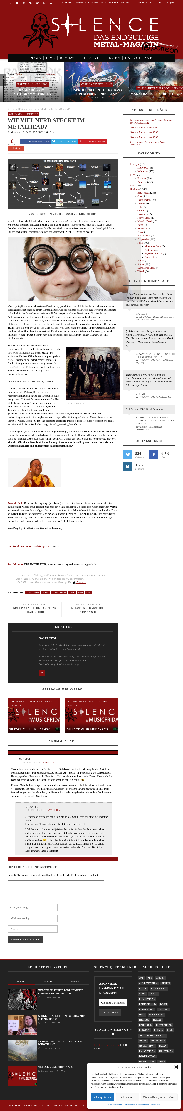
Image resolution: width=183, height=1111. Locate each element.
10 (58, 1048)
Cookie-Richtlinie (115, 1104)
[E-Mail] (42, 673)
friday (157, 1020)
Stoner (140, 264)
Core (84, 84)
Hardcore (142, 214)
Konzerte (97, 84)
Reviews (15, 705)
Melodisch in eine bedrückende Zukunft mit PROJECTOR (151, 121)
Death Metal (143, 200)
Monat (48, 981)
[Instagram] (17, 3)
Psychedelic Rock (153, 253)
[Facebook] (11, 3)
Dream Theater (33, 592)
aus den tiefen (148, 983)
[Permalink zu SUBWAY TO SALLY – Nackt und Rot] (130, 395)
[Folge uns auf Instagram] (127, 466)
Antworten (49, 762)
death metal (147, 999)
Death (153, 994)
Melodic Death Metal (152, 1035)
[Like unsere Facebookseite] (153, 454)
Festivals (23, 84)
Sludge (140, 260)
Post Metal (166, 1051)
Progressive (143, 239)
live (170, 1030)
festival (163, 1009)
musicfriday (147, 1046)
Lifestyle (21, 109)
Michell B (141, 314)
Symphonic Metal (146, 267)
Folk (140, 88)
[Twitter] (37, 3)
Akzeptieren (102, 1097)
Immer (75, 981)
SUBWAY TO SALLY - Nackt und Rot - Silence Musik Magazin (155, 355)
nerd (88, 592)
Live (35, 84)
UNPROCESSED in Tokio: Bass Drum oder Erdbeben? (96, 92)
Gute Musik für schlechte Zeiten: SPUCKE (148, 143)
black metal (159, 988)
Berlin (166, 983)
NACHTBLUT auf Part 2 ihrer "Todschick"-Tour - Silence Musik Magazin (155, 420)
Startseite (11, 109)
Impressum (155, 1104)
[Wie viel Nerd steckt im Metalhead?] (63, 183)
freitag (144, 1020)
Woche (21, 981)
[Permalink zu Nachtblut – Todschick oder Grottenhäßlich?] (130, 419)
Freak (72, 592)
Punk (162, 1061)
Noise (140, 225)
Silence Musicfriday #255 (55, 1067)
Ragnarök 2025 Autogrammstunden (32, 92)
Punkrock (149, 257)
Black (143, 988)
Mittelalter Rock (159, 88)
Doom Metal (146, 1009)
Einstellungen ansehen (159, 1097)
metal (80, 592)
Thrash (140, 271)
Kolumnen (32, 109)
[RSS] (30, 3)
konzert (144, 1030)
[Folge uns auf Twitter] (127, 454)
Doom (140, 203)
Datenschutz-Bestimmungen (137, 1104)
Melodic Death (144, 221)
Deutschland (147, 1004)
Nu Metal (142, 228)
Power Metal (143, 235)
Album (160, 978)
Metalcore (158, 1041)
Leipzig (158, 1030)
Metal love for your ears (106, 1045)
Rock (140, 242)
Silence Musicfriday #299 (87, 729)
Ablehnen (128, 1097)
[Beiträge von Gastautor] (22, 647)
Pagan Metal (147, 1051)
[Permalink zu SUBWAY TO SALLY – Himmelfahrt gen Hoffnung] (130, 356)
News (44, 84)
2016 (141, 978)
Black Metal (143, 192)
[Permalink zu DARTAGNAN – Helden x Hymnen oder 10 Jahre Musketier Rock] (130, 315)
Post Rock (150, 250)
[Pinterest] (24, 3)
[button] (176, 1067)
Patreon (81, 582)
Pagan (140, 232)
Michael (140, 394)
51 (61, 1023)
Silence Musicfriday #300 (29, 729)
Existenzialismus (59, 592)
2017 (150, 978)
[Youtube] (43, 3)
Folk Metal (156, 1014)
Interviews (142, 167)
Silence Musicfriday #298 (144, 137)
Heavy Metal (143, 217)
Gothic (140, 210)
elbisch (45, 592)
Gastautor (16, 132)
